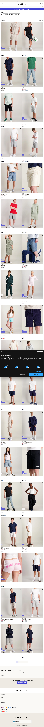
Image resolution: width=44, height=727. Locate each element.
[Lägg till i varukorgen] (11, 50)
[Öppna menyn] (1, 4)
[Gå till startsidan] (22, 4)
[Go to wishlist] (41, 3)
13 (24, 662)
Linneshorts (6, 14)
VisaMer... (2, 675)
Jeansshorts (11, 14)
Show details (38, 371)
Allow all (36, 374)
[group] (40, 20)
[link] (22, 4)
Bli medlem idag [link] (22, 682)
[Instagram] (20, 690)
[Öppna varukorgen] (43, 4)
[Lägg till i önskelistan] (21, 23)
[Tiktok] (23, 690)
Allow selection (22, 374)
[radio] (39, 20)
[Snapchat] (27, 690)
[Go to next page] (27, 662)
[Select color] (1, 55)
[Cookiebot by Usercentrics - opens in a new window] (38, 351)
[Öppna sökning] (39, 4)
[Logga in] (3, 4)
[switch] (16, 367)
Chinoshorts (17, 14)
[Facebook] (17, 690)
